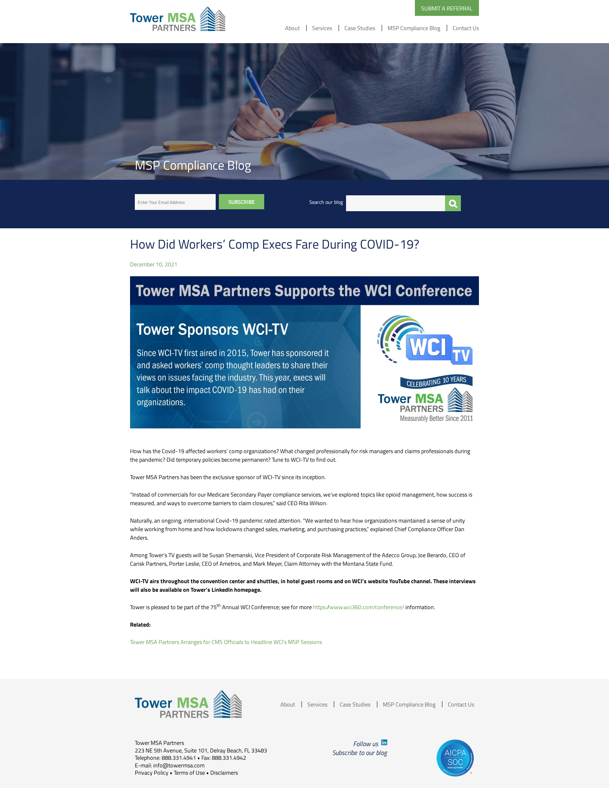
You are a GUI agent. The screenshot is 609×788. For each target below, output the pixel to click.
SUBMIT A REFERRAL (447, 8)
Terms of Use (189, 772)
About (292, 28)
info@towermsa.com (179, 765)
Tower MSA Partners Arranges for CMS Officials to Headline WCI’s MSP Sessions (226, 642)
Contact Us (466, 28)
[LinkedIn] (383, 743)
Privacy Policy (151, 772)
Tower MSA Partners (177, 18)
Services (322, 28)
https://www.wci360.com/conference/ (358, 607)
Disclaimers (224, 772)
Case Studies (359, 28)
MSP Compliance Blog (414, 28)
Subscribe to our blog (359, 752)
